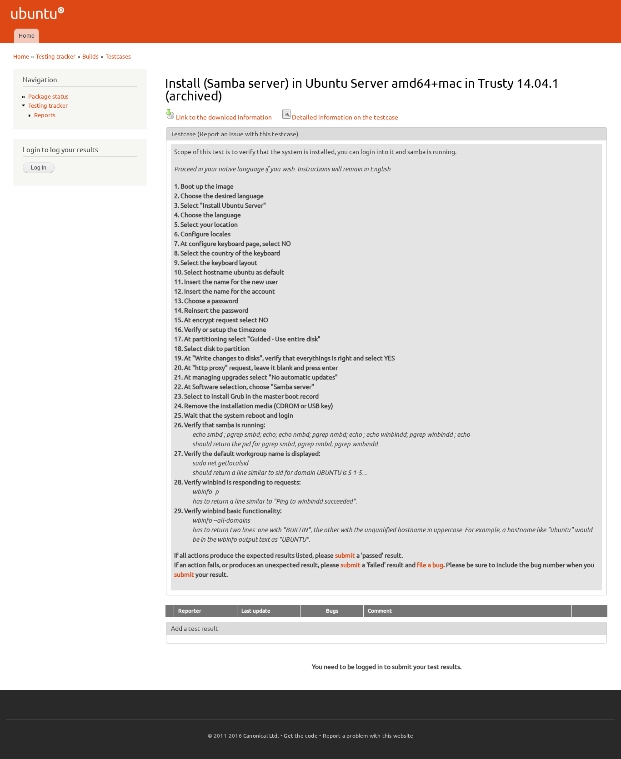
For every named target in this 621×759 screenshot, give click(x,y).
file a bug (430, 565)
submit (345, 555)
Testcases (118, 56)
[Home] (38, 14)
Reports (44, 115)
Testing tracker (55, 56)
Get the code (300, 736)
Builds (90, 56)
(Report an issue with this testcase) (248, 134)
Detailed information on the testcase (345, 117)
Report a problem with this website (368, 736)
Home (27, 35)
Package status (48, 96)
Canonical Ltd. (261, 736)
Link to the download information (224, 117)
